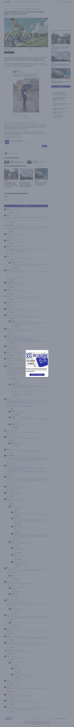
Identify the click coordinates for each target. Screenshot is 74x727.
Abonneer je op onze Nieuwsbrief (37, 374)
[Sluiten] (46, 351)
